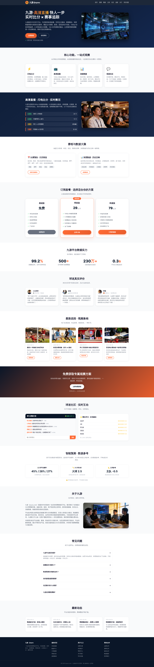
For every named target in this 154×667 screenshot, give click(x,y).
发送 (73, 437)
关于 (121, 2)
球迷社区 (54, 653)
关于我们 (80, 653)
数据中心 (54, 648)
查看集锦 (31, 357)
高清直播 (54, 646)
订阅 (108, 2)
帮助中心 (80, 651)
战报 (116, 2)
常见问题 (126, 2)
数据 (104, 2)
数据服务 (106, 653)
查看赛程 (44, 35)
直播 (100, 2)
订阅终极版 (112, 232)
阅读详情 (83, 355)
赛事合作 (106, 648)
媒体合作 (106, 651)
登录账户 (80, 648)
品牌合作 (106, 646)
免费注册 (80, 646)
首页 (96, 2)
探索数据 (85, 172)
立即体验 (31, 35)
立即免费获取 (77, 386)
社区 (112, 2)
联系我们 (106, 656)
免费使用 (42, 232)
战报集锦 (54, 656)
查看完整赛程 (33, 172)
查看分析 (57, 357)
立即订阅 (77, 232)
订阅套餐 (54, 651)
